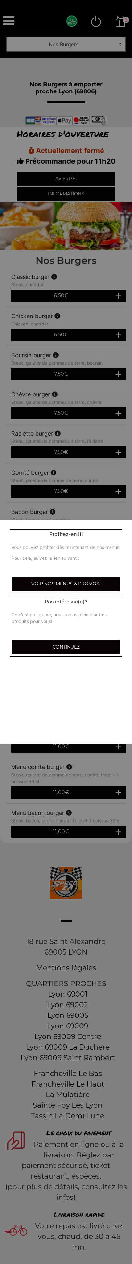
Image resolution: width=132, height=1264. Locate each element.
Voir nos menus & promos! (66, 584)
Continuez (66, 647)
